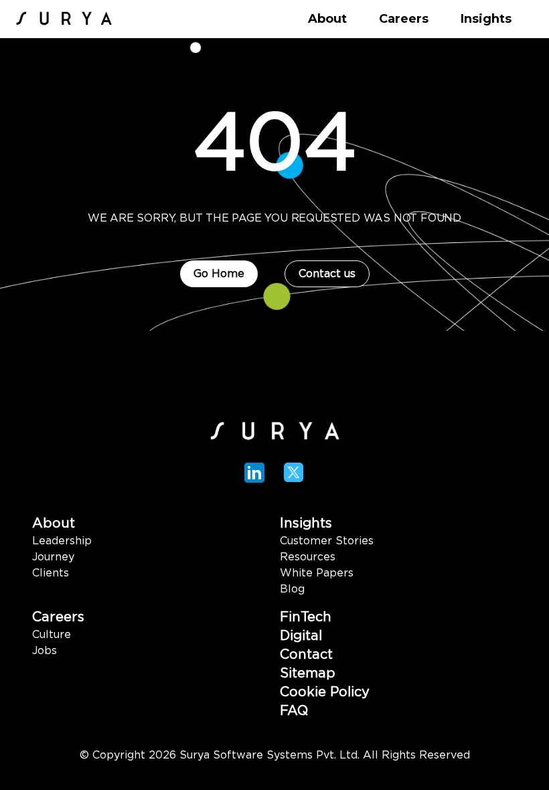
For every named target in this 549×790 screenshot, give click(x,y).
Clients (50, 573)
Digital (301, 636)
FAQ (294, 711)
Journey (53, 557)
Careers (58, 617)
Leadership (62, 541)
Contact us (327, 273)
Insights (306, 523)
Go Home (218, 273)
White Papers (317, 573)
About (53, 523)
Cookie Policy (325, 692)
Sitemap (307, 673)
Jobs (44, 650)
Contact (306, 654)
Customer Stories (327, 541)
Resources (307, 557)
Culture (51, 634)
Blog (292, 589)
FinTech (305, 617)
